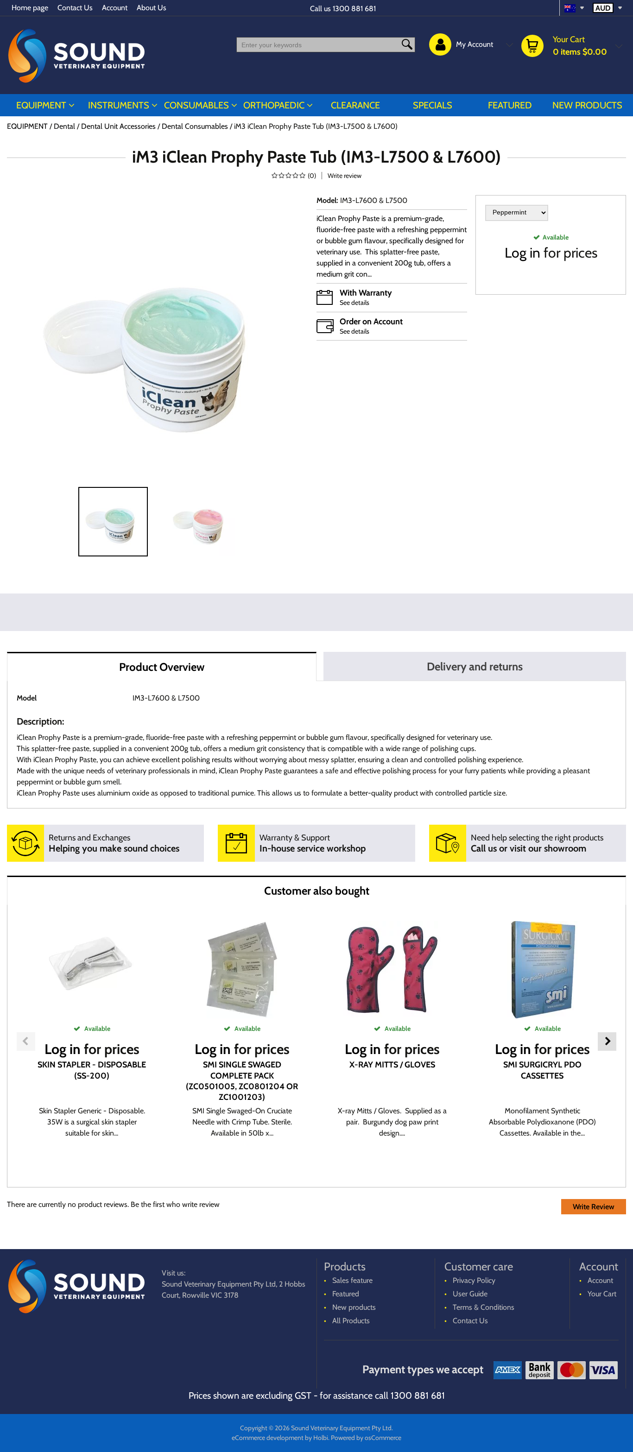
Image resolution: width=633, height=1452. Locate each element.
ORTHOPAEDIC (273, 105)
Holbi (320, 1437)
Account (114, 7)
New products (587, 105)
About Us (151, 7)
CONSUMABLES (196, 105)
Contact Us (75, 7)
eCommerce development (268, 1437)
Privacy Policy (474, 1280)
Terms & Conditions (483, 1307)
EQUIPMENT (41, 105)
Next (607, 1041)
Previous (26, 1041)
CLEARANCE (355, 105)
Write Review (593, 1206)
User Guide (470, 1293)
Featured (510, 105)
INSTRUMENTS (118, 105)
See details (354, 302)
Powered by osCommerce (366, 1437)
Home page (30, 7)
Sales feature (352, 1280)
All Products (351, 1320)
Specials (432, 105)
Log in (522, 252)
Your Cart (602, 1293)
